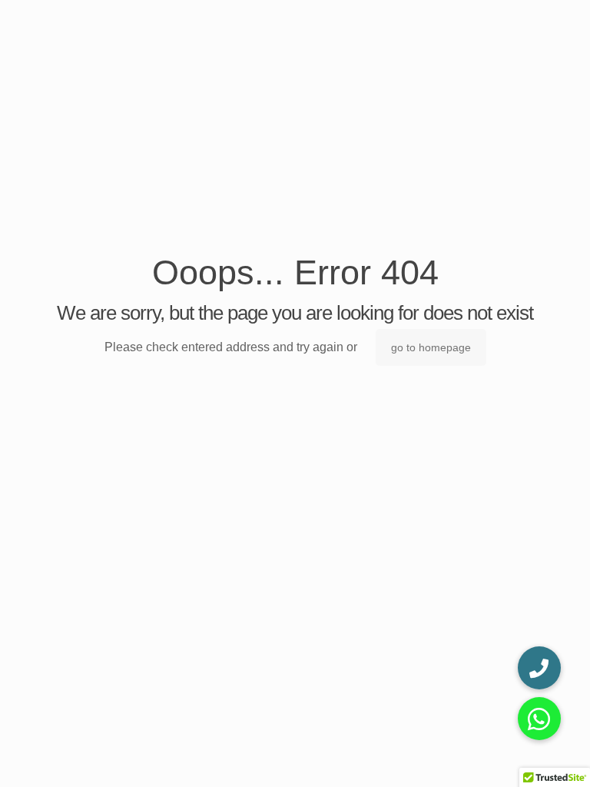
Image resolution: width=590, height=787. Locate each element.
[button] (539, 718)
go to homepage (431, 347)
